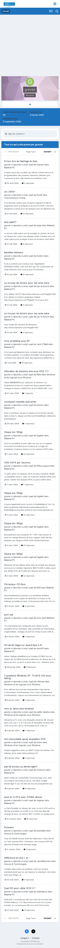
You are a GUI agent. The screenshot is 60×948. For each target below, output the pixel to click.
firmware (9, 827)
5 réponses (29, 183)
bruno (39, 742)
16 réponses (31, 819)
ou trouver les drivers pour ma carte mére (26, 283)
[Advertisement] (30, 46)
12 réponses (27, 274)
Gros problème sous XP (17, 341)
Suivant (48, 152)
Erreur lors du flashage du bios (20, 161)
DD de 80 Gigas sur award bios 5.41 (23, 645)
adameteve (42, 891)
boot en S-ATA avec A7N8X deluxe (23, 797)
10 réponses (30, 788)
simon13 (40, 648)
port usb (8, 614)
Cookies (35, 938)
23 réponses (28, 454)
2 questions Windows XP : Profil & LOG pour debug (27, 677)
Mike (39, 374)
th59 (39, 587)
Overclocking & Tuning (14, 198)
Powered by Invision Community (30, 944)
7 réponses (28, 484)
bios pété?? (10, 222)
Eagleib (40, 435)
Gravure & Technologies (15, 833)
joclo (39, 618)
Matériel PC (9, 167)
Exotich (40, 256)
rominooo (41, 770)
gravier (7, 164)
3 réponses (27, 305)
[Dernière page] (55, 152)
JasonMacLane (44, 861)
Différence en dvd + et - (17, 857)
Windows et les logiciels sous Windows (22, 684)
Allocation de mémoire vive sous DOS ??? (26, 371)
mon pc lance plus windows (19, 708)
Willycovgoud (43, 466)
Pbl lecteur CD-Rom (15, 584)
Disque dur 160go (13, 432)
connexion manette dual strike (20, 401)
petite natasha (43, 712)
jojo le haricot (43, 286)
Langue (24, 938)
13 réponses (27, 213)
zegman (40, 800)
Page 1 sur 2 (31, 152)
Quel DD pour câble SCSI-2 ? (19, 888)
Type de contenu (15, 134)
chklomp (41, 681)
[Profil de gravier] (30, 104)
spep (39, 225)
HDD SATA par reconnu (17, 462)
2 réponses (29, 423)
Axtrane (40, 164)
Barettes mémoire (13, 252)
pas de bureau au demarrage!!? (20, 766)
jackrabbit (41, 830)
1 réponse (28, 393)
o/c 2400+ (9, 191)
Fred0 (39, 195)
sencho (40, 405)
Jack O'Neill (42, 344)
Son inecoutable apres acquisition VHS (24, 739)
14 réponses (26, 363)
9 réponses (27, 244)
